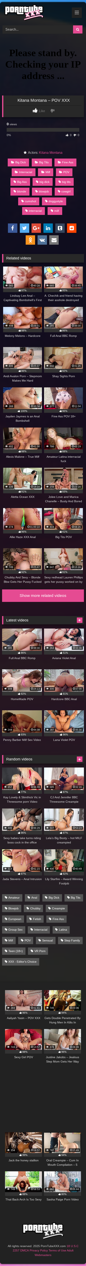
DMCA (24, 1250)
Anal (34, 897)
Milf (48, 172)
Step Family (72, 940)
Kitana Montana (50, 152)
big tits (66, 182)
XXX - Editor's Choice (22, 961)
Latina (63, 929)
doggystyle (56, 201)
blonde (21, 191)
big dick (44, 182)
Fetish (37, 919)
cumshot (30, 201)
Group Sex (15, 929)
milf (56, 210)
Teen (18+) (15, 951)
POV (66, 172)
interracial (35, 210)
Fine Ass (67, 162)
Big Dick (20, 162)
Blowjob (13, 908)
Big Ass (22, 182)
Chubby (35, 908)
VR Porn (40, 951)
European (14, 919)
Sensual (47, 940)
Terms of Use (57, 1250)
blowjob (44, 191)
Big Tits (44, 162)
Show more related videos (43, 595)
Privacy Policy (39, 1250)
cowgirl (66, 191)
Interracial (25, 172)
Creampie (58, 908)
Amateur (14, 897)
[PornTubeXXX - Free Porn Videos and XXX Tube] (35, 13)
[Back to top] (73, 1254)
